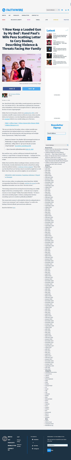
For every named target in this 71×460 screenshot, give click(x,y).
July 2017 (47, 349)
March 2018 (48, 335)
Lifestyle (47, 394)
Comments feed (49, 423)
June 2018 (47, 330)
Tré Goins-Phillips (15, 94)
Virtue (47, 415)
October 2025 (48, 184)
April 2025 (48, 194)
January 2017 (48, 359)
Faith (28, 19)
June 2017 (47, 351)
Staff (18, 437)
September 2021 (49, 265)
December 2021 (49, 260)
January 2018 (48, 339)
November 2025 (49, 182)
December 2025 (49, 180)
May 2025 (47, 192)
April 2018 (48, 334)
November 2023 (49, 222)
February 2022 (49, 257)
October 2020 (48, 284)
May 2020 (47, 292)
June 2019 (47, 310)
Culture (47, 377)
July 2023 (47, 229)
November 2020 (49, 282)
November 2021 (49, 262)
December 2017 (49, 341)
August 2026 (48, 167)
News (3, 19)
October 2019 (48, 304)
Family (47, 384)
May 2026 (47, 172)
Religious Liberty (16, 19)
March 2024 (48, 215)
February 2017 (49, 357)
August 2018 (48, 327)
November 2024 (49, 202)
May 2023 (47, 232)
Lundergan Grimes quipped (25, 167)
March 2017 (48, 356)
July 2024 (47, 209)
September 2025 (49, 185)
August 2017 (48, 347)
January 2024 (48, 219)
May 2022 (47, 252)
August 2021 (48, 267)
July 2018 (47, 329)
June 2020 (47, 290)
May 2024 (47, 212)
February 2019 (49, 317)
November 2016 (49, 362)
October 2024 (48, 204)
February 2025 (49, 197)
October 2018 (48, 324)
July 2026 (47, 169)
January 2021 (48, 279)
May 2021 (47, 272)
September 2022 (49, 245)
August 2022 (48, 247)
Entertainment (49, 379)
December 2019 (49, 300)
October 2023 (48, 224)
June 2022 (47, 250)
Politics (66, 19)
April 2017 (48, 354)
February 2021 (49, 277)
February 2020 (49, 297)
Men (46, 397)
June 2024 (47, 210)
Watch (4, 15)
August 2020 (48, 287)
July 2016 (47, 367)
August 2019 (48, 307)
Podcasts (16, 15)
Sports (47, 414)
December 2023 (49, 220)
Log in (46, 420)
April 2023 (48, 234)
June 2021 (47, 270)
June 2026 (47, 170)
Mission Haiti (48, 399)
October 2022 (48, 244)
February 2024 (49, 217)
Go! (10, 15)
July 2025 (47, 189)
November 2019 (49, 302)
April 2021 (48, 274)
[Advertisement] (57, 85)
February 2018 (49, 337)
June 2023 (47, 230)
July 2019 (47, 309)
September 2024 (49, 205)
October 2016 (48, 364)
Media (47, 395)
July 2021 (47, 269)
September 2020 (49, 285)
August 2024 (48, 207)
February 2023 (49, 237)
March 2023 (48, 235)
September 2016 (49, 366)
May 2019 (47, 312)
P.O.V (46, 405)
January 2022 (48, 259)
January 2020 (48, 299)
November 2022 (49, 242)
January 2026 (48, 179)
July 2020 (47, 289)
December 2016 (49, 361)
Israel (38, 19)
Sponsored (48, 412)
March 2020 (48, 295)
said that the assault (30, 183)
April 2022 (48, 254)
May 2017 (47, 352)
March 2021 (48, 275)
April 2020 (48, 294)
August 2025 (48, 187)
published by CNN (29, 113)
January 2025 (48, 199)
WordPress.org (49, 425)
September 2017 (49, 346)
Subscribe (49, 138)
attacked (7, 119)
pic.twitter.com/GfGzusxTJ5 (23, 146)
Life (46, 19)
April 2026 (48, 174)
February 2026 (49, 177)
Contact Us (35, 15)
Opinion (55, 19)
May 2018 (47, 332)
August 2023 (48, 227)
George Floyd (48, 385)
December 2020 (49, 280)
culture (47, 375)
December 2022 (49, 240)
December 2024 (49, 200)
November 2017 (49, 342)
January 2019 (48, 319)
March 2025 (48, 195)
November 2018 (49, 322)
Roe (46, 410)
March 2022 (48, 255)
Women (47, 417)
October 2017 (48, 344)
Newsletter (25, 15)
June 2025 (47, 190)
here (14, 207)
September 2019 (49, 305)
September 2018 (49, 325)
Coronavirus (48, 374)
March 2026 (48, 175)
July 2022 (47, 249)
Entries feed (48, 422)
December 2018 (49, 320)
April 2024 (48, 214)
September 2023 (49, 225)
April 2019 (48, 314)
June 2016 (47, 369)
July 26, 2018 (29, 149)
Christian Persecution (51, 372)
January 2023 (48, 239)
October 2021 (48, 264)
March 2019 (48, 315)
